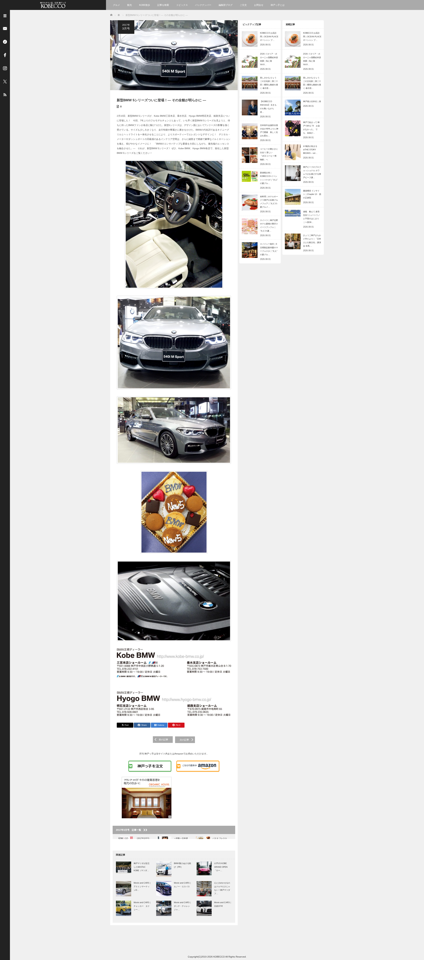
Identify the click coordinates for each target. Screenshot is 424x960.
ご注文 (243, 5)
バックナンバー (203, 5)
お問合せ (258, 5)
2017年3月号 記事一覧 (129, 830)
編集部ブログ (226, 5)
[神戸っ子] (53, 4)
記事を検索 (163, 5)
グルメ (116, 5)
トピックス (182, 5)
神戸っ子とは (278, 5)
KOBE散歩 (144, 5)
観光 (129, 5)
